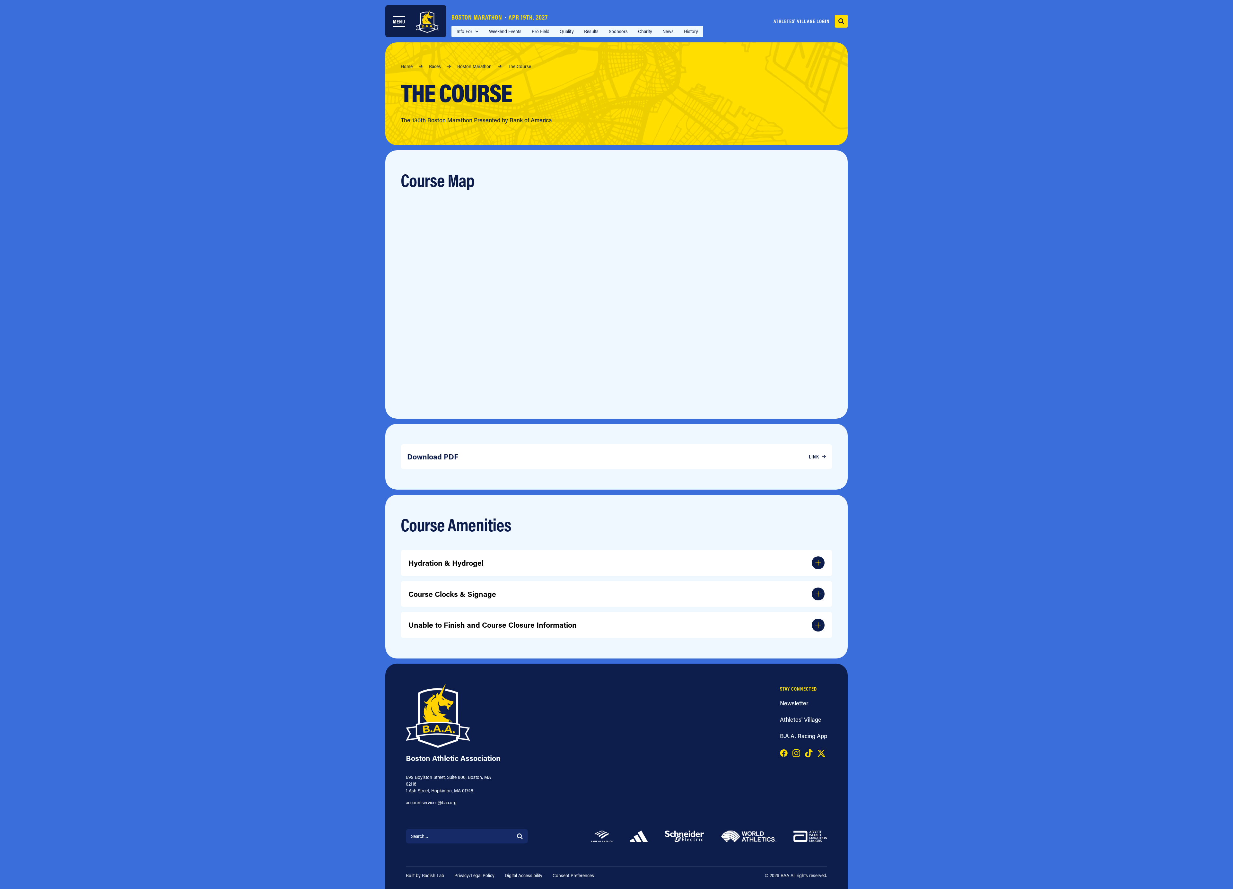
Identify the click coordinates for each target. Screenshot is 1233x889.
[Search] (520, 835)
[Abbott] (810, 835)
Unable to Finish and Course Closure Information (492, 625)
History (691, 31)
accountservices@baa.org (431, 802)
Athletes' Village (800, 719)
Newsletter (794, 703)
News (668, 31)
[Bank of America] (601, 835)
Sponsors (618, 31)
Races (435, 66)
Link (814, 456)
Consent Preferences (573, 875)
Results (591, 31)
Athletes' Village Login (802, 21)
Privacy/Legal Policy (474, 875)
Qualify (567, 31)
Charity (645, 31)
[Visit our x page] (821, 752)
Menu (399, 21)
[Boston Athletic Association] (427, 21)
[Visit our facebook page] (784, 752)
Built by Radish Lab (425, 875)
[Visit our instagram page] (796, 752)
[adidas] (639, 835)
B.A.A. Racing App (803, 736)
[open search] (841, 21)
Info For (464, 31)
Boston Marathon (499, 17)
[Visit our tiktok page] (809, 752)
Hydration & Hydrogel (446, 563)
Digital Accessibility (523, 875)
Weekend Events (505, 31)
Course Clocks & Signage (452, 594)
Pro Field (540, 31)
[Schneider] (684, 835)
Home (407, 66)
